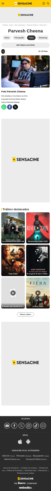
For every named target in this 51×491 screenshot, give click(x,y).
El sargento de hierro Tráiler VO (38, 274)
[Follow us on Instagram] (29, 426)
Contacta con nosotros (29, 468)
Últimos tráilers (25, 314)
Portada (5, 25)
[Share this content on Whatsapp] (3, 107)
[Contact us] (43, 426)
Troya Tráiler (13, 274)
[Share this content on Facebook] (9, 107)
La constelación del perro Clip (13, 241)
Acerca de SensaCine (11, 468)
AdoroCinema (10, 459)
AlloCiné (5, 456)
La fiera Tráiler (38, 306)
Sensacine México (34, 459)
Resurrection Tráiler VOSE (38, 241)
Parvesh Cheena (32, 25)
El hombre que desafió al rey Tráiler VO (13, 306)
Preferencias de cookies (25, 473)
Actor (11, 25)
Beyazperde (38, 456)
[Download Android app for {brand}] (29, 441)
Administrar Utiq (30, 470)
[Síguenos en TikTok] (36, 426)
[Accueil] (23, 3)
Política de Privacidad (14, 470)
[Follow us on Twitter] (22, 426)
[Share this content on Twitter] (15, 107)
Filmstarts (20, 456)
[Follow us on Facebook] (14, 426)
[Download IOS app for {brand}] (21, 441)
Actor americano (20, 25)
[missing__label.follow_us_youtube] (7, 426)
